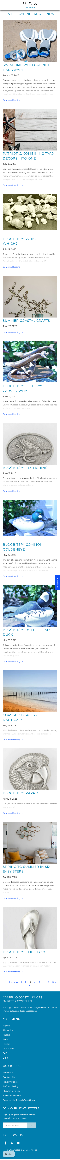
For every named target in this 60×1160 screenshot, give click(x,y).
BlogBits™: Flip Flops (24, 952)
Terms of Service (12, 1095)
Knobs (6, 1035)
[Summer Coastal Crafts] (30, 297)
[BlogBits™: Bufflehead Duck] (30, 606)
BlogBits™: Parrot (21, 793)
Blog (5, 1057)
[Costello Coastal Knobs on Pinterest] (12, 1143)
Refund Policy (10, 1086)
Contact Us (9, 1077)
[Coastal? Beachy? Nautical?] (30, 691)
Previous (13, 982)
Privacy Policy (10, 1082)
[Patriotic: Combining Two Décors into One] (30, 129)
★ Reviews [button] (57, 582)
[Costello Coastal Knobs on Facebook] (5, 1143)
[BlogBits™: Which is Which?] (30, 215)
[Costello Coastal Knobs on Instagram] (18, 1143)
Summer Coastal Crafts (26, 321)
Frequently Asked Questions (19, 1100)
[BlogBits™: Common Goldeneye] (30, 521)
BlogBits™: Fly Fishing (25, 468)
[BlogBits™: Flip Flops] (30, 928)
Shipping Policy (11, 1091)
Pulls (5, 1039)
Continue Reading (12, 100)
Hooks (6, 1044)
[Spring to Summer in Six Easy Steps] (30, 843)
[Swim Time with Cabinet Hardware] (30, 41)
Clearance (8, 1048)
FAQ (5, 1053)
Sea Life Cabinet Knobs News (30, 14)
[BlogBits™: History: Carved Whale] (30, 362)
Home (6, 1025)
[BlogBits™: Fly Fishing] (30, 444)
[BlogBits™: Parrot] (30, 769)
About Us (8, 1030)
